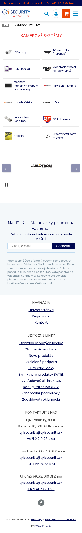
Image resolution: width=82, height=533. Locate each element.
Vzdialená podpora (41, 361)
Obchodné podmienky (41, 393)
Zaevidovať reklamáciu (41, 399)
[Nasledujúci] (75, 168)
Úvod (5, 25)
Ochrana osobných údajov (41, 343)
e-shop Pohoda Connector (60, 519)
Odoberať (63, 246)
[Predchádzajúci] (6, 168)
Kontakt (41, 322)
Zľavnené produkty (41, 349)
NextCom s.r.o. (42, 525)
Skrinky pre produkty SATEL (41, 374)
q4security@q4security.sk (25, 3)
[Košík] (66, 13)
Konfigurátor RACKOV (41, 387)
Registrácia (41, 316)
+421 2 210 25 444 (63, 3)
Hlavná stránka (41, 310)
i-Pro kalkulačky (41, 368)
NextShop (36, 519)
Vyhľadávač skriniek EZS (41, 380)
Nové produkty (41, 355)
